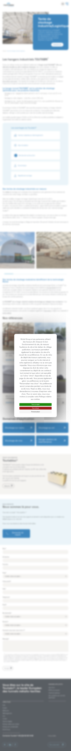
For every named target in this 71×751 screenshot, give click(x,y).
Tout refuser (35, 408)
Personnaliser (35, 412)
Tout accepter (35, 404)
